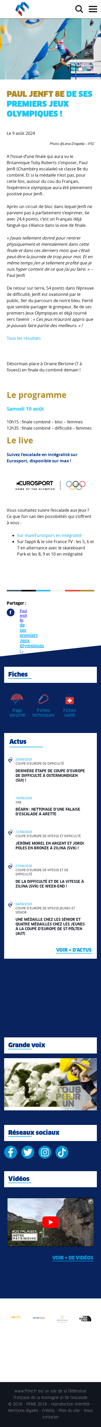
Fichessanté (69, 713)
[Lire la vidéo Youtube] (50, 1222)
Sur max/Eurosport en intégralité (49, 535)
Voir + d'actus (74, 950)
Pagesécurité (17, 713)
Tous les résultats (24, 338)
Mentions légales (23, 1411)
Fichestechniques (43, 713)
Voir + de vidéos (72, 1258)
